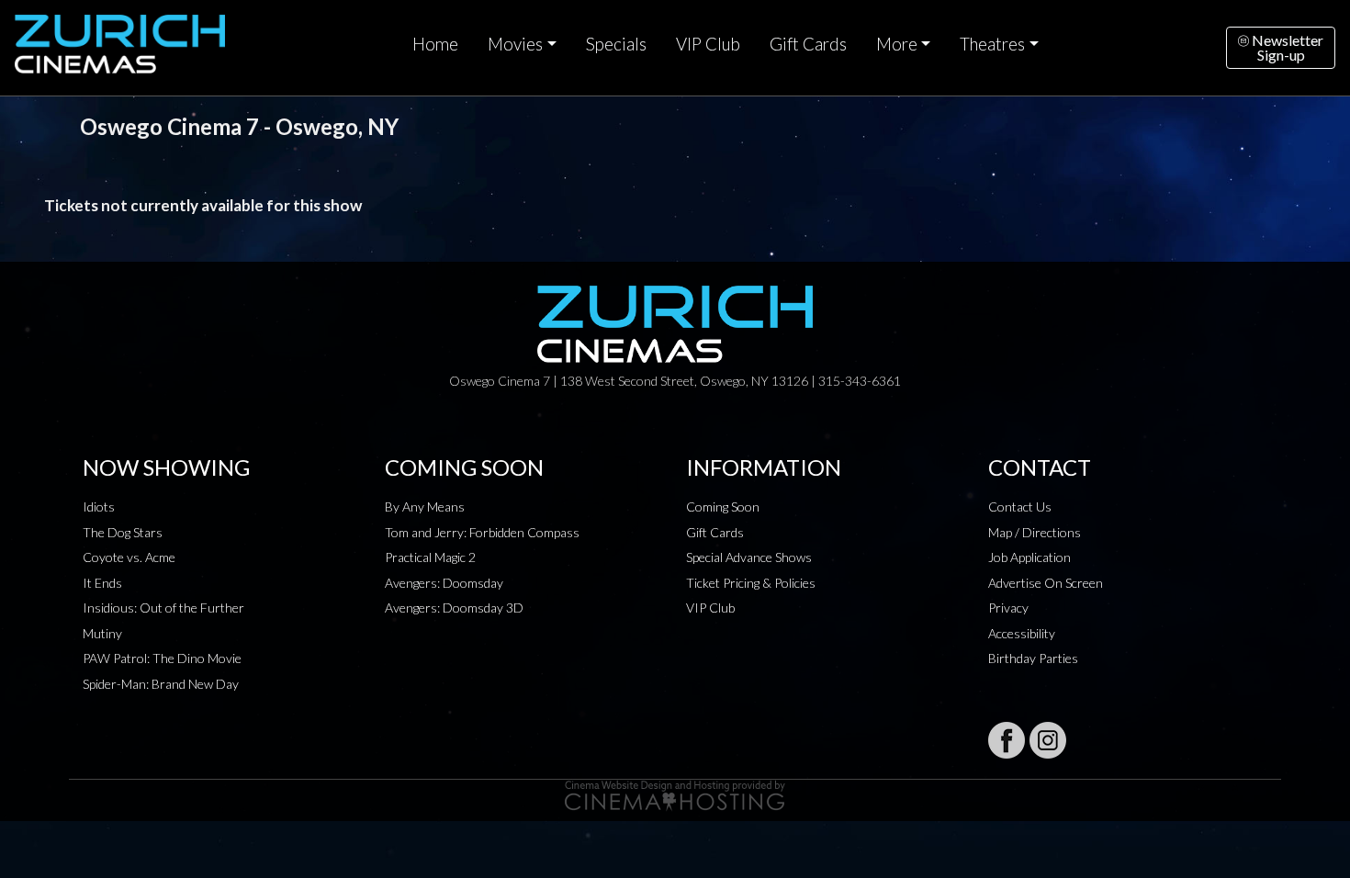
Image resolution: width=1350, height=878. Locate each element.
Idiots (99, 506)
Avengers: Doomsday (444, 583)
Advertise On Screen (1045, 583)
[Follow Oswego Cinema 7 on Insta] (1047, 740)
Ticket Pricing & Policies (751, 583)
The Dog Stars (123, 532)
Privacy (1008, 607)
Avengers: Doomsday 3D (454, 607)
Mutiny (102, 633)
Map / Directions (1034, 532)
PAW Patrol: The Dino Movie (162, 658)
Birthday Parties (1033, 658)
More (896, 44)
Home (435, 44)
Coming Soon (722, 506)
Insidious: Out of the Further (163, 607)
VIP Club (708, 44)
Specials (616, 44)
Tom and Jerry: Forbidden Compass (482, 532)
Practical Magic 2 (430, 557)
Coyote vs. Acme (129, 557)
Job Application (1029, 557)
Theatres (992, 44)
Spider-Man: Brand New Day (161, 684)
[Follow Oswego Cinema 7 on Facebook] (1006, 740)
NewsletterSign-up (1286, 47)
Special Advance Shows (749, 557)
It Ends (102, 583)
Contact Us (1020, 506)
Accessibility (1021, 633)
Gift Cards (808, 44)
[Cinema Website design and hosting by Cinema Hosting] (675, 794)
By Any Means (425, 506)
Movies (515, 44)
